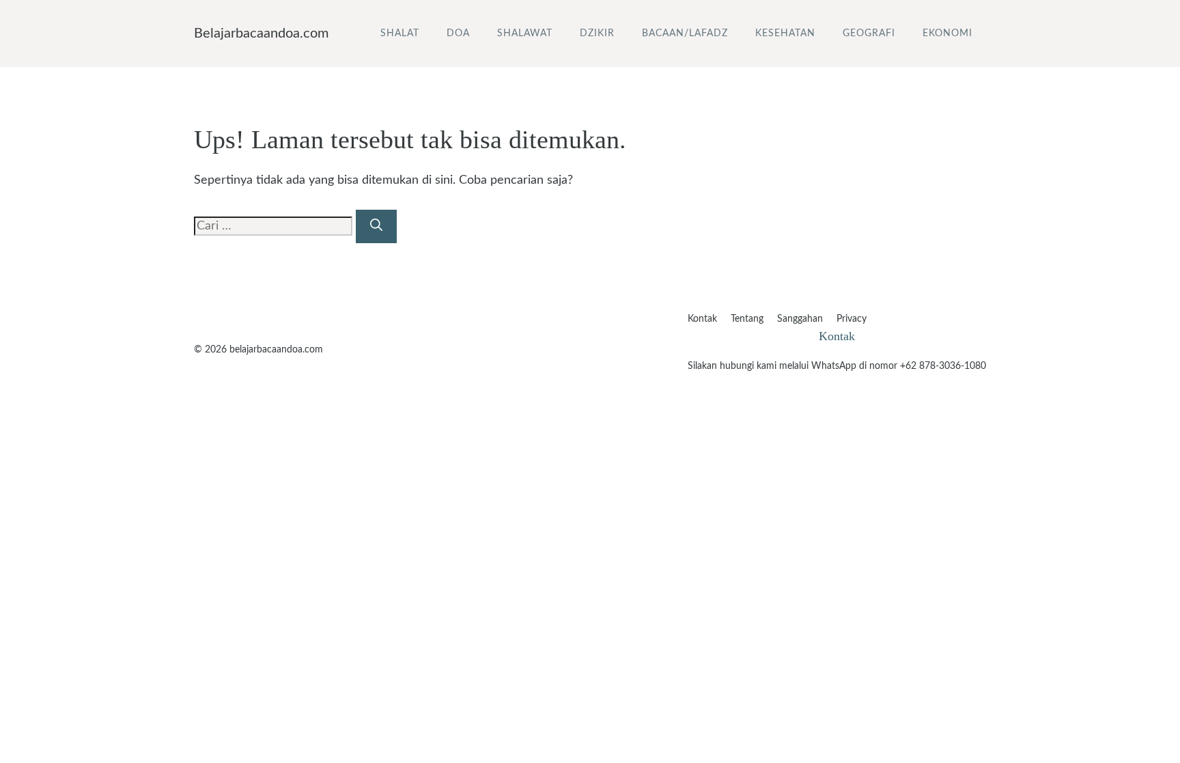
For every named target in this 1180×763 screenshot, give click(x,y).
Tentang (747, 319)
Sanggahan (800, 319)
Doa (458, 33)
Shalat (399, 33)
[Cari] (376, 226)
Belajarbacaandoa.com (261, 33)
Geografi (869, 33)
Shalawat (524, 33)
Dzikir (597, 33)
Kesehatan (785, 33)
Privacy (852, 319)
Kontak (702, 319)
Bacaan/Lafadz (685, 33)
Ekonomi (947, 33)
